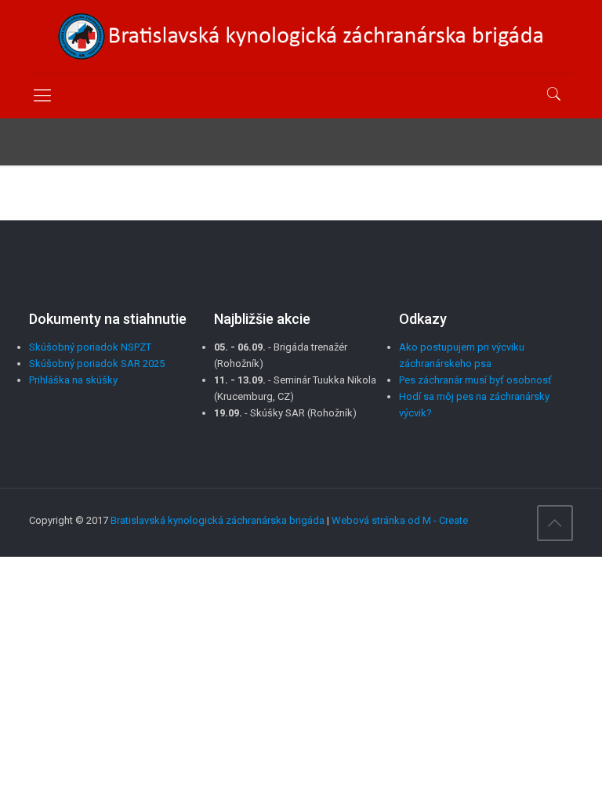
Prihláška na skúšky (73, 380)
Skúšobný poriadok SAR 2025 (97, 363)
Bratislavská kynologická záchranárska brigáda (218, 520)
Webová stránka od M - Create (400, 520)
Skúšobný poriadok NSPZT (90, 347)
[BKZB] (301, 36)
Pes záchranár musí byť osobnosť (475, 380)
